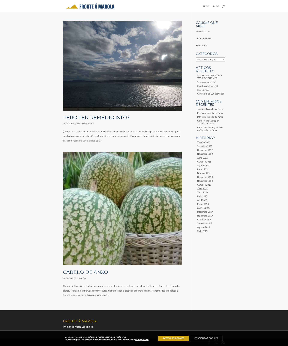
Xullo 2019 (202, 231)
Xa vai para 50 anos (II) (207, 86)
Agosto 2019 (203, 227)
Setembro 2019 (204, 223)
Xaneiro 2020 (203, 208)
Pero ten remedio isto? (96, 117)
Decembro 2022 (205, 150)
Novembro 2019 (205, 215)
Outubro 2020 (204, 185)
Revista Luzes (203, 31)
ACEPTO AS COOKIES (173, 338)
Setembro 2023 (204, 146)
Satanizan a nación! (206, 82)
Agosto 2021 (203, 165)
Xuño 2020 (202, 192)
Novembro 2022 (205, 154)
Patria (91, 123)
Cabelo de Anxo (85, 272)
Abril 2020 (202, 200)
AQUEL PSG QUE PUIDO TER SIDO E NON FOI (209, 77)
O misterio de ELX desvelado (211, 93)
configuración (141, 339)
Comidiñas (81, 278)
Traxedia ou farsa (214, 113)
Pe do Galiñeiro (204, 38)
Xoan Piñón (201, 45)
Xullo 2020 (202, 188)
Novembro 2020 (205, 181)
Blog (216, 6)
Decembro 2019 (205, 212)
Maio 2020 (202, 196)
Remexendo (203, 90)
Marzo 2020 (203, 204)
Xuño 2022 (202, 157)
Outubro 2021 (204, 161)
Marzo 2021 (203, 169)
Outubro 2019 (204, 219)
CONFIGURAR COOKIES (206, 338)
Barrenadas (81, 123)
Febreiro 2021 (204, 173)
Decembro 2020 (205, 177)
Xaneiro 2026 (203, 142)
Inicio (206, 6)
